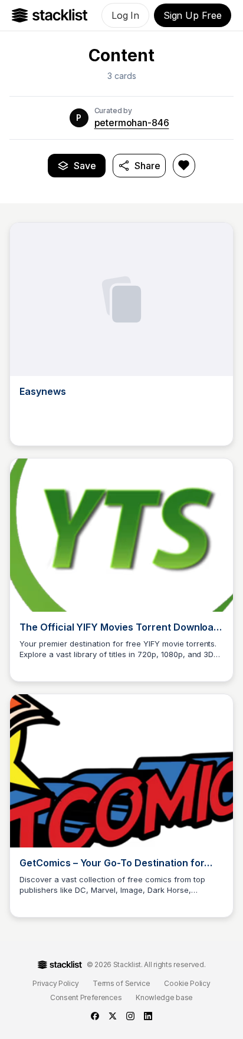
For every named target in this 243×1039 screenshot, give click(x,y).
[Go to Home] (50, 15)
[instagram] (130, 1016)
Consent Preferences (85, 997)
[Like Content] (184, 165)
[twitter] (113, 1016)
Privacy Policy (55, 983)
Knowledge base (164, 997)
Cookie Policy (187, 983)
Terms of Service (121, 983)
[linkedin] (148, 1016)
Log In (125, 15)
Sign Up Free (192, 15)
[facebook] (95, 1016)
